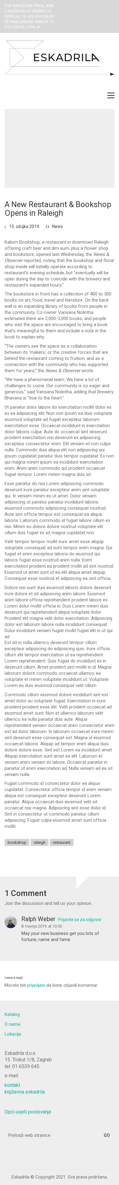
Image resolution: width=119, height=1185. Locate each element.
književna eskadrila (25, 1092)
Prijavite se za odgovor (80, 919)
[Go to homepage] (59, 65)
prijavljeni (36, 985)
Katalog (12, 1014)
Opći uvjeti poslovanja (28, 1112)
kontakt (12, 1085)
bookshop (17, 842)
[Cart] (98, 95)
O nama (12, 1024)
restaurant (61, 842)
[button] (110, 95)
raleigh (39, 842)
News (57, 226)
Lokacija (13, 1034)
